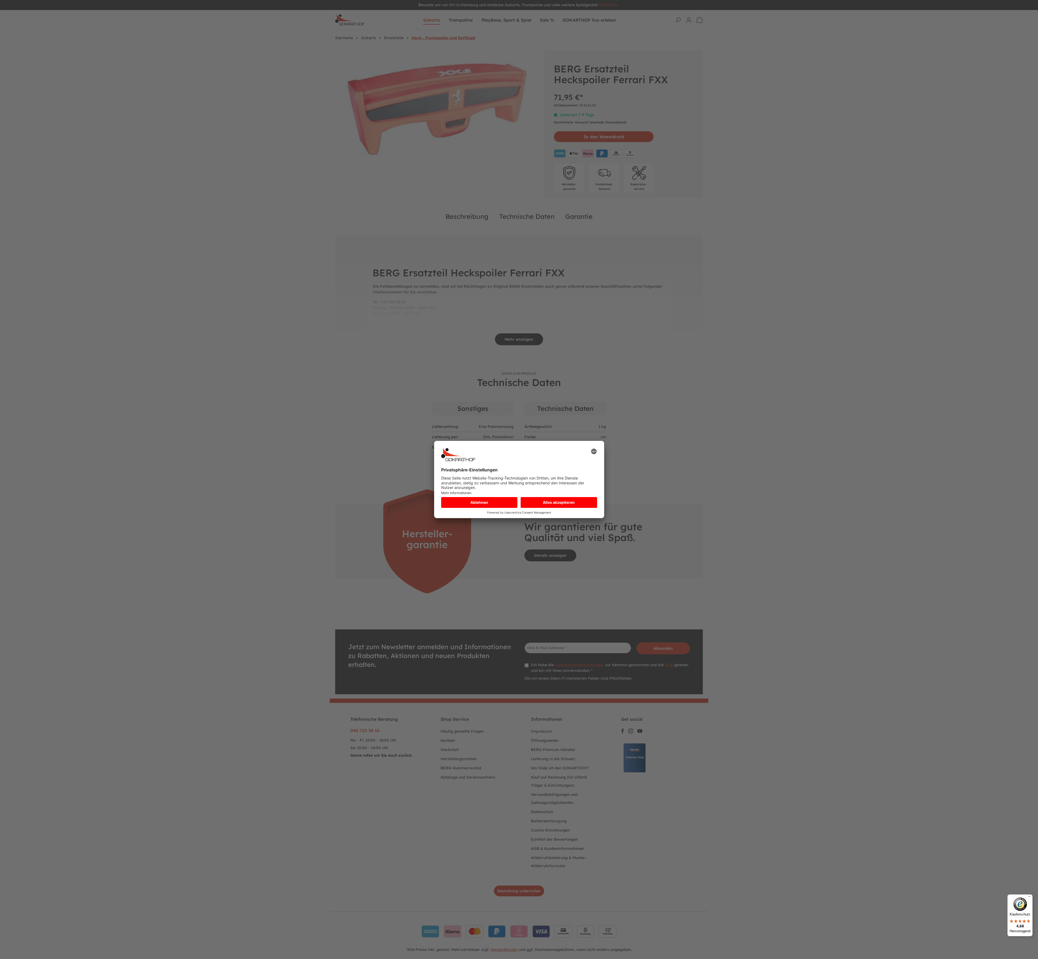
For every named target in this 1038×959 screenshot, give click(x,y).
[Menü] (1029, 897)
